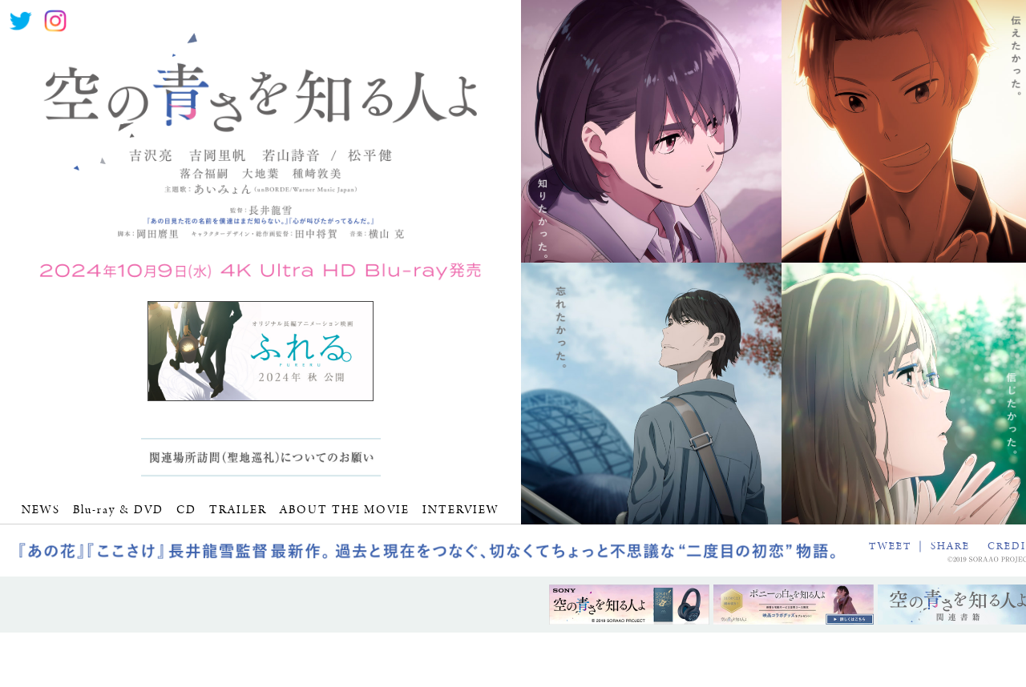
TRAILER (238, 509)
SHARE (950, 546)
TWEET (890, 546)
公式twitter (21, 21)
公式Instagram (55, 21)
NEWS (41, 509)
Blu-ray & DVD (118, 509)
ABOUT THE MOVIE (345, 509)
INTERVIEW (460, 509)
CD (186, 509)
